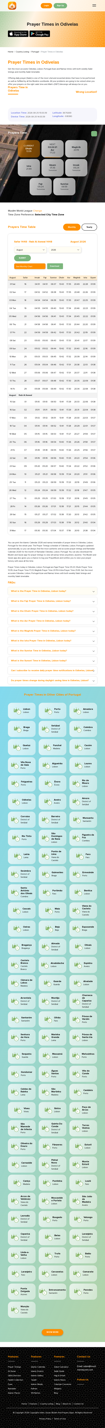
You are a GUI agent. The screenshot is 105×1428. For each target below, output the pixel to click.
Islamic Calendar (38, 1367)
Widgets (57, 1389)
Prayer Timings (14, 1367)
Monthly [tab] (72, 227)
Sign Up (60, 6)
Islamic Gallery (37, 1376)
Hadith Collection (15, 1380)
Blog (56, 1393)
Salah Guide (59, 1371)
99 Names (35, 1393)
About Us (67, 1404)
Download (54, 266)
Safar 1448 (20, 241)
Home (10, 52)
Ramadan (12, 1389)
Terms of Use (60, 1419)
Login (46, 6)
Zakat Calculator (61, 1367)
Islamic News (60, 1380)
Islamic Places (14, 1393)
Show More (52, 1332)
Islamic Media (37, 1384)
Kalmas (34, 1389)
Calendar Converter (62, 1384)
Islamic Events (37, 1371)
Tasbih (34, 1380)
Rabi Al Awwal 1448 (40, 241)
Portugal (35, 52)
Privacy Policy (45, 1419)
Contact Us (79, 1404)
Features (33, 1404)
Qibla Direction (14, 1376)
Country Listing (22, 52)
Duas (10, 1384)
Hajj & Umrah (59, 1376)
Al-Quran (12, 1371)
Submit (22, 258)
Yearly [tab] (89, 227)
